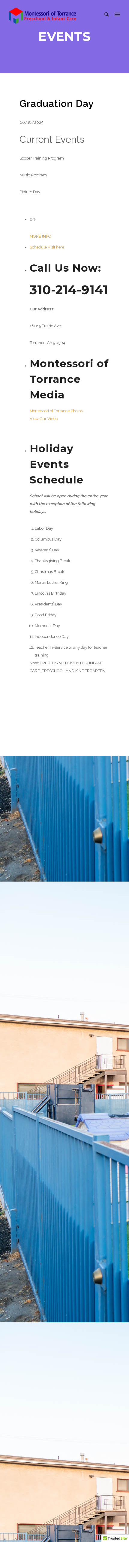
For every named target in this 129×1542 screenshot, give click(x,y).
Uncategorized (58, 800)
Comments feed (41, 1204)
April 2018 (36, 1107)
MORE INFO (40, 236)
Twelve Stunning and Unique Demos (57, 1056)
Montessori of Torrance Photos (56, 411)
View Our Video (44, 418)
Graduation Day (57, 103)
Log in (32, 1183)
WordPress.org (40, 1215)
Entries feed (37, 1193)
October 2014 (39, 1118)
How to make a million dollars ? (80, 827)
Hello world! (35, 993)
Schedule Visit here (47, 247)
